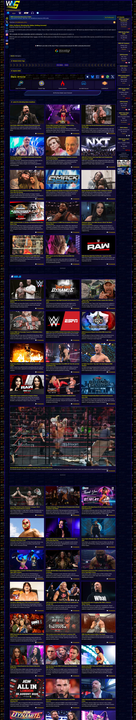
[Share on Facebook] (97, 76)
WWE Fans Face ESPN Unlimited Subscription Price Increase (62, 332)
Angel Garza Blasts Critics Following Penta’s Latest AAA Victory (25, 364)
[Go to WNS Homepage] (13, 5)
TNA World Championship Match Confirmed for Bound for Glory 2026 (97, 396)
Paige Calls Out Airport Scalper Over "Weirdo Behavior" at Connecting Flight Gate (61, 539)
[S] (18, 22)
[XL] (23, 22)
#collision (124, 72)
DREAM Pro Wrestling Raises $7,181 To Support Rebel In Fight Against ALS (97, 507)
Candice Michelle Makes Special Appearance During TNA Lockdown (61, 571)
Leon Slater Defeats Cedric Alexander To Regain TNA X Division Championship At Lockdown (25, 507)
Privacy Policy (124, 158)
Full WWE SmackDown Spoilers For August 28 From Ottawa (62, 190)
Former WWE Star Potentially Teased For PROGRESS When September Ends (26, 332)
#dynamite (124, 60)
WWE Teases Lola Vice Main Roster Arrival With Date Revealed (60, 256)
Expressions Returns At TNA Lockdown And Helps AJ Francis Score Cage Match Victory (98, 571)
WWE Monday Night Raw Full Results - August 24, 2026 (96, 256)
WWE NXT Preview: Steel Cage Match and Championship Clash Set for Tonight (97, 158)
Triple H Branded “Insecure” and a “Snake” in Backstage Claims (97, 700)
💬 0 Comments (39, 133)
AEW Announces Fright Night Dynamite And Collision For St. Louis (62, 301)
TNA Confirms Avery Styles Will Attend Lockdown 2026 (60, 634)
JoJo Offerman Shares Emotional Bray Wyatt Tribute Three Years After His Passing (26, 191)
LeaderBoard (104, 88)
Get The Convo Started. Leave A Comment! (62, 92)
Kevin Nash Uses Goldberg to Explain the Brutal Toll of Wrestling (60, 396)
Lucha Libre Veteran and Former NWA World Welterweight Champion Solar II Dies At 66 (25, 539)
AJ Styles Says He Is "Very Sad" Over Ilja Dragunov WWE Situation (97, 364)
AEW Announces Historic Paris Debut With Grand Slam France (96, 332)
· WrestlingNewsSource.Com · (13, 10)
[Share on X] (112, 76)
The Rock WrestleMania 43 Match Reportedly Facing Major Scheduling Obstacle (26, 158)
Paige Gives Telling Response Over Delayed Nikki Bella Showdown (25, 666)
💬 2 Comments (75, 340)
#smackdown (124, 26)
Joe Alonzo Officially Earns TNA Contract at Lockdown (24, 602)
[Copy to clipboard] (87, 76)
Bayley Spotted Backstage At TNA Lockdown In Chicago (97, 190)
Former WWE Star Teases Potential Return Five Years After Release (26, 301)
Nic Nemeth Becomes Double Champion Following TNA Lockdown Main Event (31, 467)
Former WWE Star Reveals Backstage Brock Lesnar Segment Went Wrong (98, 126)
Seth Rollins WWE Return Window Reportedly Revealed (25, 125)
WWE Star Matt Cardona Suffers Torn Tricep (93, 634)
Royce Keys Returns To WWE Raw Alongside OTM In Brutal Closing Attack (62, 223)
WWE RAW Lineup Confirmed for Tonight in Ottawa (24, 395)
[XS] (16, 22)
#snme (123, 83)
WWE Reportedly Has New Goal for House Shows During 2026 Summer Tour (27, 635)
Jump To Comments (21, 88)
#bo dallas (60, 65)
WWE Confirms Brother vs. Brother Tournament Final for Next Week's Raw (26, 223)
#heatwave (124, 49)
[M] (19, 22)
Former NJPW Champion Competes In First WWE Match (25, 256)
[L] (21, 22)
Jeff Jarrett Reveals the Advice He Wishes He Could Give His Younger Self (62, 603)
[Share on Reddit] (102, 76)
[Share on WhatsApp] (107, 76)
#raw (124, 39)
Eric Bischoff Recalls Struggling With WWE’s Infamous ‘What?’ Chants (96, 603)
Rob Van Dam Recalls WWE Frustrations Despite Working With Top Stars (61, 666)
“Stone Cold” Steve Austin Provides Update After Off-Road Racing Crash (97, 301)
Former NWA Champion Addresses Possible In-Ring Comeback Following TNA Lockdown (60, 126)
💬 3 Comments (111, 547)
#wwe (66, 65)
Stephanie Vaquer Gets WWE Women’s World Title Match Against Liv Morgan (97, 223)
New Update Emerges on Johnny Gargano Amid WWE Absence (60, 700)
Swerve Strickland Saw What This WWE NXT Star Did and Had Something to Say (62, 364)
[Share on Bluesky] (92, 76)
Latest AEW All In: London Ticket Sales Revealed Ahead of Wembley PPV (26, 700)
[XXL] (25, 22)
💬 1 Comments (75, 167)
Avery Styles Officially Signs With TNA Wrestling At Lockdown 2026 (98, 539)
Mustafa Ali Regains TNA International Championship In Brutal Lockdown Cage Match (62, 507)
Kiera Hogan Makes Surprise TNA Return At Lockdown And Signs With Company (26, 571)
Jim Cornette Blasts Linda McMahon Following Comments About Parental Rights (61, 158)
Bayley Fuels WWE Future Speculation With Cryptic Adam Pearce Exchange (97, 666)
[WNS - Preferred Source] (62, 51)
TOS (120, 158)
